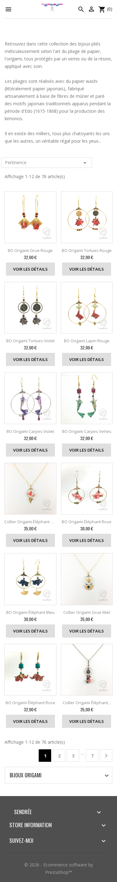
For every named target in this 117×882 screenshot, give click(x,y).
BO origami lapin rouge (87, 341)
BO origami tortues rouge (87, 250)
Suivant (106, 755)
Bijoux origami (25, 775)
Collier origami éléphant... (87, 702)
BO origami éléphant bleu (30, 612)
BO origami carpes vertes (86, 431)
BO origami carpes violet (30, 431)
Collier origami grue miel (86, 612)
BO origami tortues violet (30, 341)
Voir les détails (30, 269)
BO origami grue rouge (30, 250)
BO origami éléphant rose (86, 521)
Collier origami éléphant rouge (30, 521)
